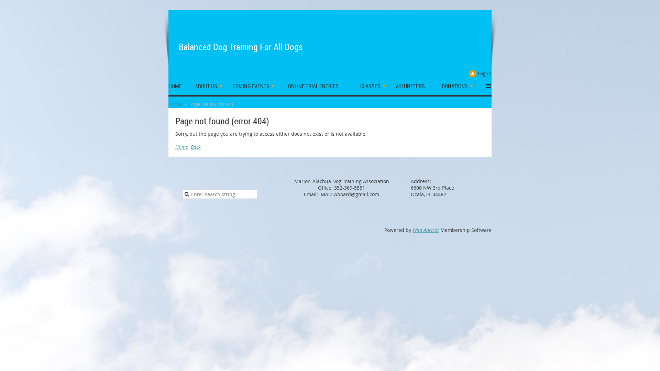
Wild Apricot (425, 230)
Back (196, 147)
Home (174, 104)
